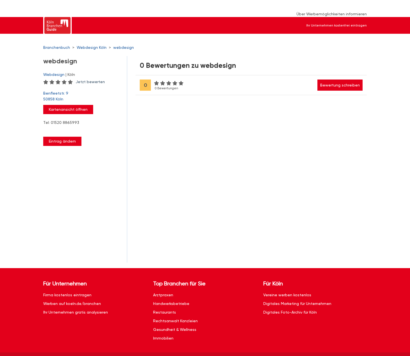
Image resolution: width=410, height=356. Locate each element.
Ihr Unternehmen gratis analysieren (75, 312)
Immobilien (163, 338)
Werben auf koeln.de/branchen (72, 303)
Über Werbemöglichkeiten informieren (331, 14)
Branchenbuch (56, 47)
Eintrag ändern (62, 141)
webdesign (123, 47)
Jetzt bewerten (90, 82)
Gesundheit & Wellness (174, 329)
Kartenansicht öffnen (68, 109)
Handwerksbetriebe (171, 303)
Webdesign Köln (92, 47)
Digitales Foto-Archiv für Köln (290, 312)
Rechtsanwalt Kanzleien (175, 321)
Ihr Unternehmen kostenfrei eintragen (336, 25)
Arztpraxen (163, 295)
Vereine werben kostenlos (287, 295)
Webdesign (53, 74)
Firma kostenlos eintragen (67, 295)
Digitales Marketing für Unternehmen (297, 303)
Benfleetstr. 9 (55, 96)
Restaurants (164, 312)
